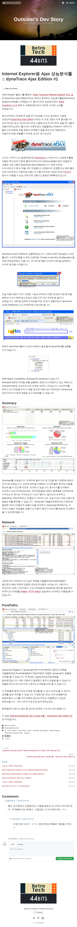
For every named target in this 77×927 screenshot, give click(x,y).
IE (5, 730)
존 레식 (29, 730)
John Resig (22, 730)
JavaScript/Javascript (11, 728)
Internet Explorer (54, 730)
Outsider (41, 923)
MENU (72, 3)
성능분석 (27, 733)
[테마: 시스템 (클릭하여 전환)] (63, 3)
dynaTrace (40, 157)
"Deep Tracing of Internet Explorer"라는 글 (52, 94)
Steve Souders (12, 730)
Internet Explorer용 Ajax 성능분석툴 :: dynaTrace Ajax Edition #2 (41, 716)
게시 (7, 738)
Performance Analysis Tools (14, 733)
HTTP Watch (34, 591)
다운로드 (67, 172)
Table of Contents (11, 88)
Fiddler (24, 591)
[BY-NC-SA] (8, 736)
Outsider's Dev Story (38, 19)
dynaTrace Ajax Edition (22, 119)
